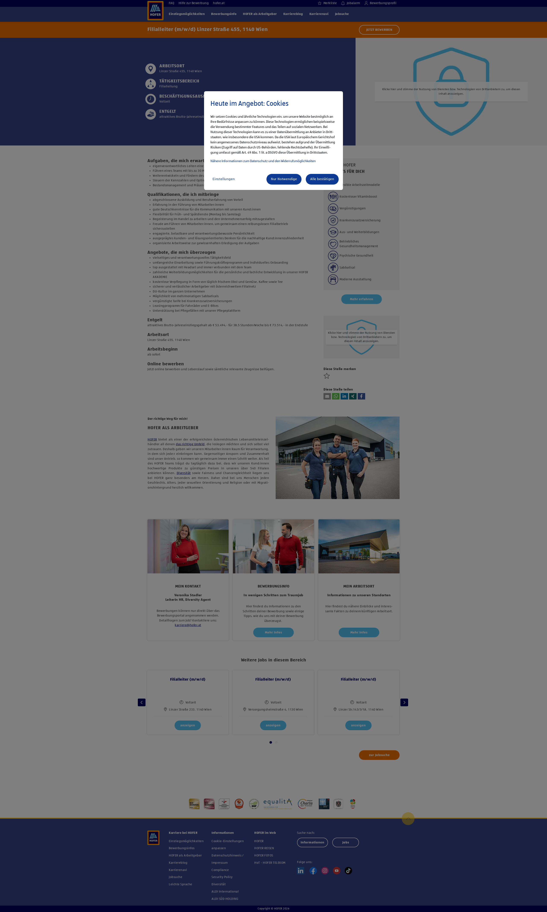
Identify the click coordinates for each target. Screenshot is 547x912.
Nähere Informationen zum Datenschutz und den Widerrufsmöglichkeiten (263, 161)
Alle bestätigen (322, 179)
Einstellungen (224, 179)
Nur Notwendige (284, 179)
